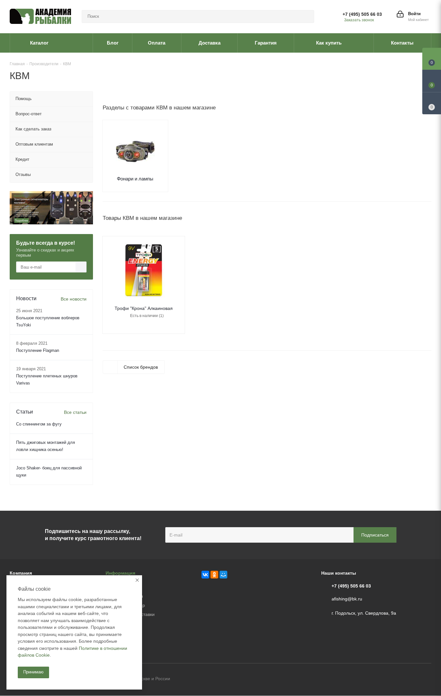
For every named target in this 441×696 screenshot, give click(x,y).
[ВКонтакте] (205, 574)
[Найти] (306, 16)
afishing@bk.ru (347, 598)
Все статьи (75, 412)
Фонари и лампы (135, 178)
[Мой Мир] (223, 574)
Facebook (410, 679)
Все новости (74, 299)
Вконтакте (394, 679)
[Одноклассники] (214, 574)
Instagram (426, 679)
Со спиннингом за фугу (39, 424)
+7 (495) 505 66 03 (362, 14)
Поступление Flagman (37, 350)
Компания (21, 573)
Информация (120, 573)
